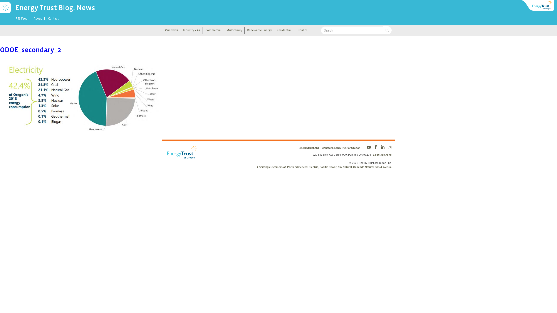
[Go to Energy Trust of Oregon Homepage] (537, 5)
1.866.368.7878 (382, 154)
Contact (53, 18)
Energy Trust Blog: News (55, 7)
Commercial (213, 30)
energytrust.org (309, 148)
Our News (171, 30)
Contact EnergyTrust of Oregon (341, 148)
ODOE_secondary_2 (30, 50)
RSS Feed (21, 18)
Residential (284, 30)
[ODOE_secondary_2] (86, 128)
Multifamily (234, 30)
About (38, 18)
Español (302, 30)
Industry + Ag (191, 30)
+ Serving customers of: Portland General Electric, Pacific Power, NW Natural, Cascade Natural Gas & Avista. (324, 167)
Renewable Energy (259, 30)
